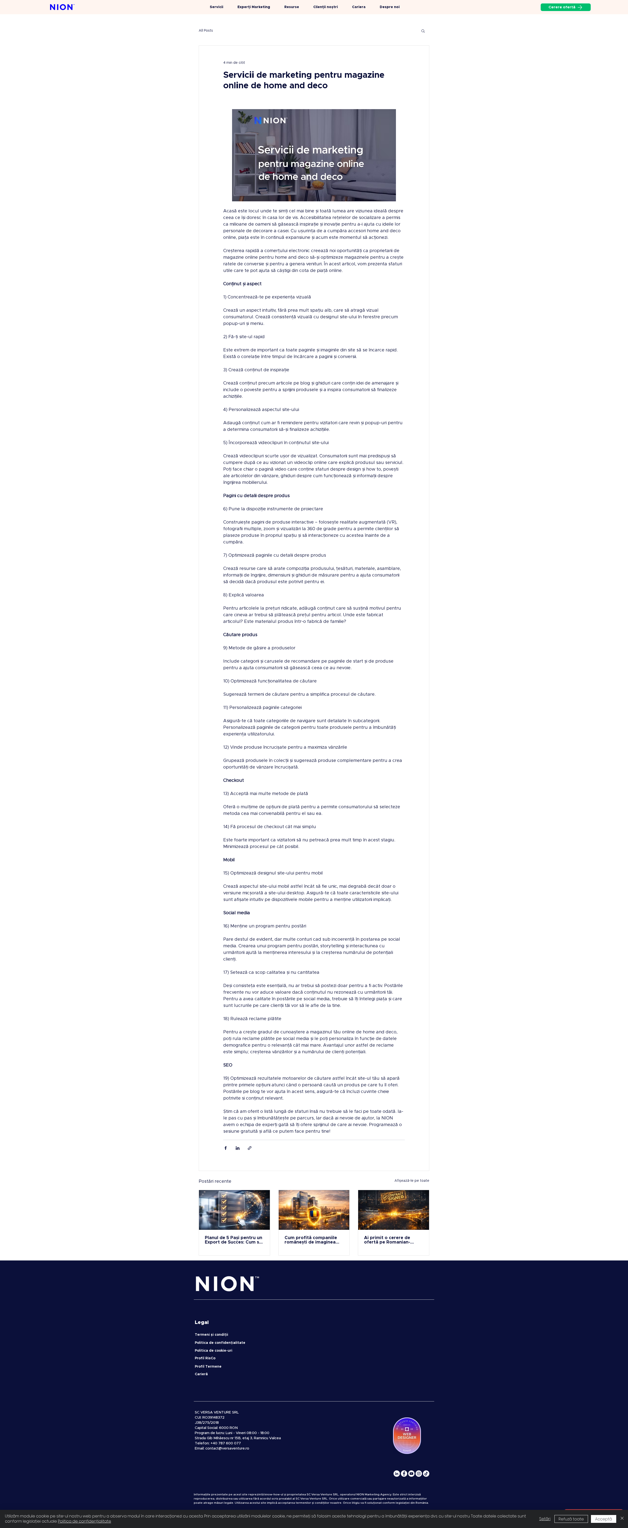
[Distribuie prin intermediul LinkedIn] (237, 1148)
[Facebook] (404, 1473)
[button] (423, 31)
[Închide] (622, 1519)
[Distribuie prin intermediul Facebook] (225, 1148)
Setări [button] (544, 1519)
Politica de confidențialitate (84, 1521)
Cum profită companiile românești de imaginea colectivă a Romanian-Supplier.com (311, 1240)
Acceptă (603, 1519)
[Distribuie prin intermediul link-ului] (249, 1148)
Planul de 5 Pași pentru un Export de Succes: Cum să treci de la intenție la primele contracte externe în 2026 (234, 1240)
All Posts (206, 30)
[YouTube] (411, 1473)
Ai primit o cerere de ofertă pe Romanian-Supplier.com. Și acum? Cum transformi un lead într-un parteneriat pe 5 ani (390, 1240)
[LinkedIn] (396, 1473)
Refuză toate (571, 1519)
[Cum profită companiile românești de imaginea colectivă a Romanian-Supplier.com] (314, 1210)
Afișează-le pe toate (411, 1180)
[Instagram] (419, 1473)
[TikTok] (426, 1473)
